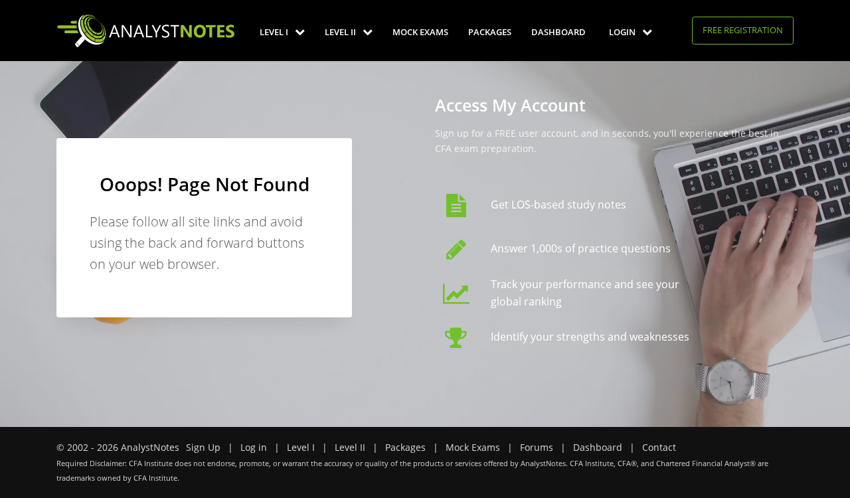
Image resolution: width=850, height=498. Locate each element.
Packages (489, 32)
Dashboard (558, 32)
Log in (253, 447)
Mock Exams (420, 32)
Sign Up (203, 447)
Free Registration (743, 30)
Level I (275, 32)
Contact (659, 447)
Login (623, 32)
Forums (536, 447)
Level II (341, 32)
